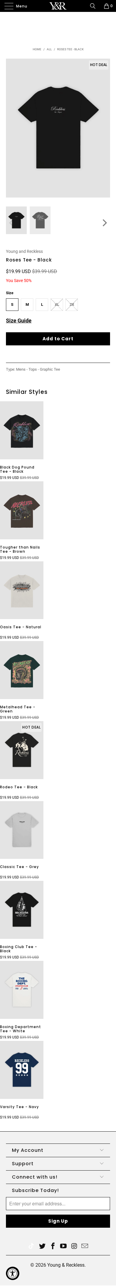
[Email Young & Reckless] (85, 1246)
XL (57, 304)
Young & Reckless (65, 1265)
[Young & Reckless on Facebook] (52, 1246)
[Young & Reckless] (58, 6)
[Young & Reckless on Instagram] (74, 1246)
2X (72, 304)
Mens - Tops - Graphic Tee (38, 369)
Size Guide (19, 320)
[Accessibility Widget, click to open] (12, 1273)
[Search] (95, 6)
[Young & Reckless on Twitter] (31, 1246)
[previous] (12, 222)
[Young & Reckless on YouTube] (63, 1246)
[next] (104, 222)
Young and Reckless (24, 251)
